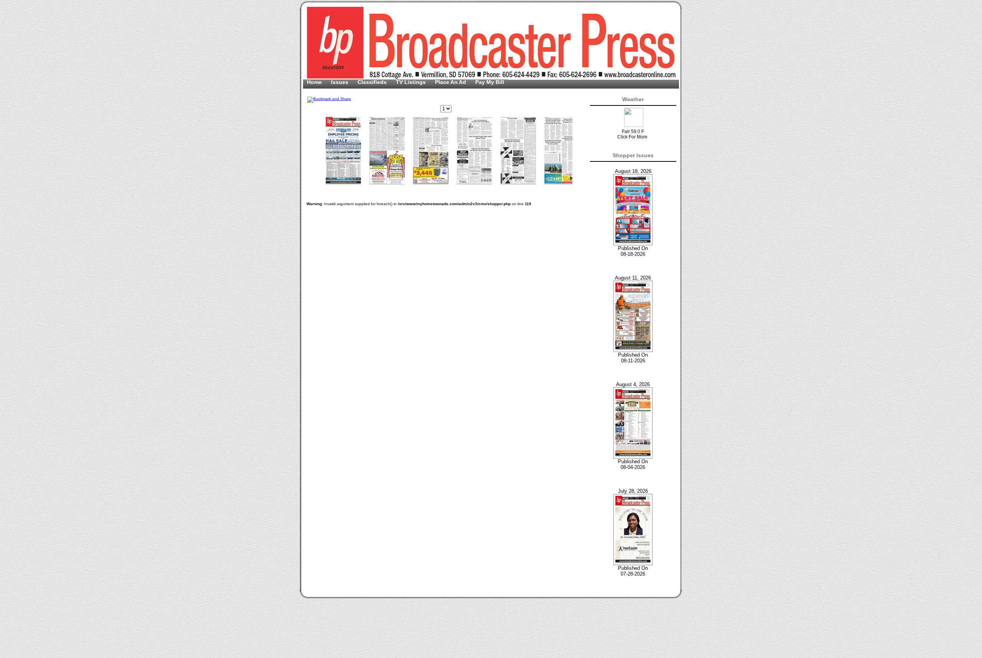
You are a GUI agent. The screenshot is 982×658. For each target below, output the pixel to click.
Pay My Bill (489, 82)
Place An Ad (451, 82)
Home (315, 82)
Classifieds (373, 82)
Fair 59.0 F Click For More (632, 134)
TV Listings (411, 82)
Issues (340, 82)
